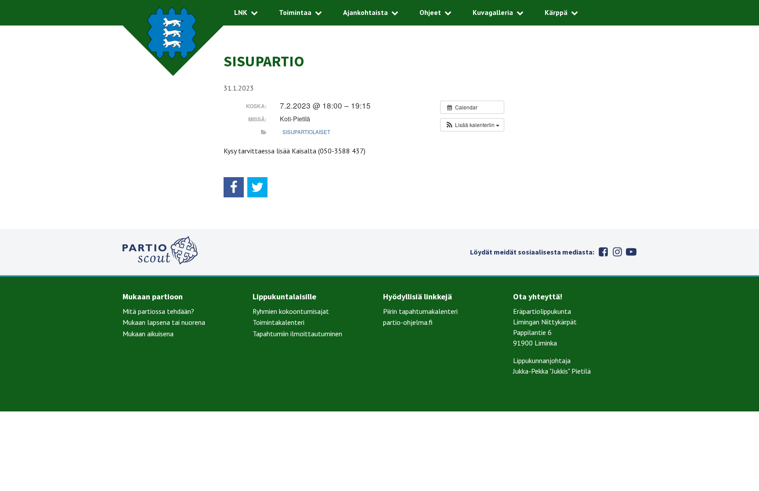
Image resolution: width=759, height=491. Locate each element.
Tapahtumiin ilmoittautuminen (297, 333)
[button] (472, 125)
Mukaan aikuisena (148, 333)
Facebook (603, 252)
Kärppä (556, 12)
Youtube (631, 252)
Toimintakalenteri (278, 322)
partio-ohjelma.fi (408, 322)
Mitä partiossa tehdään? (158, 311)
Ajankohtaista (365, 12)
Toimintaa (295, 12)
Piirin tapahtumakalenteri (420, 311)
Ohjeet (430, 12)
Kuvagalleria (493, 12)
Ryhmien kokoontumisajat (291, 311)
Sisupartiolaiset (306, 131)
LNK (240, 12)
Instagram (617, 252)
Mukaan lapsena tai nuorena (164, 322)
